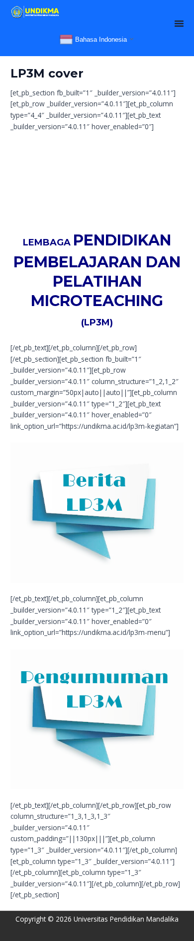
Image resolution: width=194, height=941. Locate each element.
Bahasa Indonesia (100, 39)
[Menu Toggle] (179, 23)
